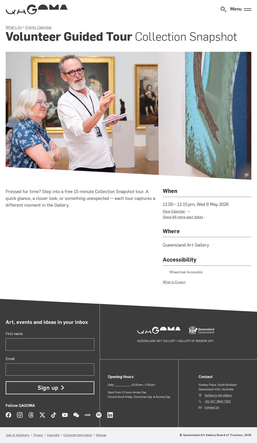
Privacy (38, 435)
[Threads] (31, 415)
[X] (42, 415)
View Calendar (174, 211)
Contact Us (212, 407)
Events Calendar (38, 27)
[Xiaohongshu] (87, 415)
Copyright (53, 435)
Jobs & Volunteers (18, 435)
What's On (14, 27)
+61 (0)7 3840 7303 (218, 401)
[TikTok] (53, 415)
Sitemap (101, 435)
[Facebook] (8, 415)
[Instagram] (20, 415)
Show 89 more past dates (183, 217)
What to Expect (174, 282)
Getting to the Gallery (218, 395)
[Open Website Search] (223, 9)
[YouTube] (65, 415)
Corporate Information (77, 435)
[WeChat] (76, 415)
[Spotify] (99, 415)
